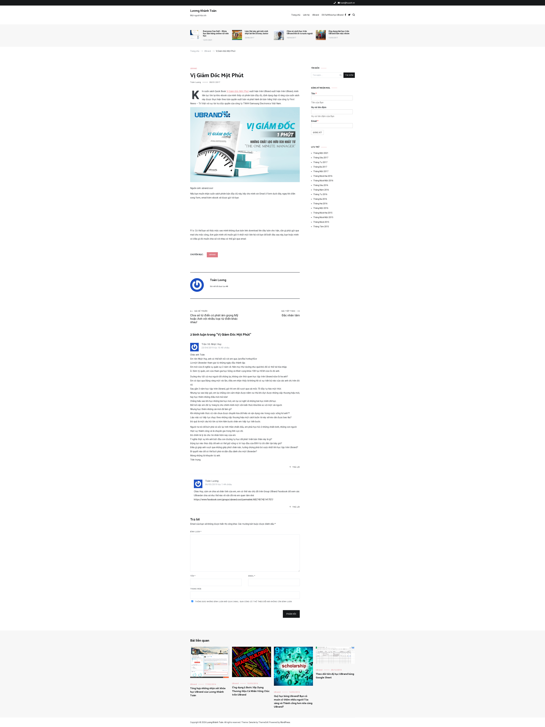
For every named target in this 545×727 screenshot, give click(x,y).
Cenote (252, 722)
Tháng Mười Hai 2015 (322, 213)
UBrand (315, 15)
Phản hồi (291, 614)
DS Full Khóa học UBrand (332, 15)
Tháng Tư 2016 (320, 194)
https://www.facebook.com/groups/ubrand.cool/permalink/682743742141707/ (233, 499)
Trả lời (296, 467)
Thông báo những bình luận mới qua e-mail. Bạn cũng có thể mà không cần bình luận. (243, 602)
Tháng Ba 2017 (320, 167)
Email (251, 576)
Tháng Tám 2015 (321, 226)
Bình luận (195, 532)
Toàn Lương (195, 82)
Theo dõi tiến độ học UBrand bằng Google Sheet (335, 676)
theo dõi (262, 602)
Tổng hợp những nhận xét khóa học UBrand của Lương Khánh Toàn (207, 692)
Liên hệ (306, 15)
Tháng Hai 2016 (320, 203)
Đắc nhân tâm (291, 313)
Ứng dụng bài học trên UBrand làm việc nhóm (339, 32)
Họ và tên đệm (318, 107)
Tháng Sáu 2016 (320, 185)
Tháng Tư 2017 (320, 162)
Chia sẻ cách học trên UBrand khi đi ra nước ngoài (300, 32)
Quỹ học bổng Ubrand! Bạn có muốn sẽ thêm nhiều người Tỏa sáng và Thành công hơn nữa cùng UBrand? (293, 701)
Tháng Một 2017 (320, 171)
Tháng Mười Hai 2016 (322, 176)
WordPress (285, 722)
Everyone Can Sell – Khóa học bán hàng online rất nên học (216, 33)
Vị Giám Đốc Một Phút (238, 91)
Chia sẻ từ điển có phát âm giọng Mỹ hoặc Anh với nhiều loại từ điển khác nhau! (214, 317)
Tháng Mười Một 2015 (323, 217)
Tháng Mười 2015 (321, 222)
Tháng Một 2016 (320, 208)
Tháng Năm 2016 (321, 190)
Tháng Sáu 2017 (320, 157)
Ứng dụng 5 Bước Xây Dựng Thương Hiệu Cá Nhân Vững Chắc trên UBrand (251, 691)
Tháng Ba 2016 (320, 199)
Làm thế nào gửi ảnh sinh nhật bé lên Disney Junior (256, 32)
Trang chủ (295, 15)
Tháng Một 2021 (320, 153)
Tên (192, 576)
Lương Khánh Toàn (203, 11)
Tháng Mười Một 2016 (323, 180)
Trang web (195, 589)
